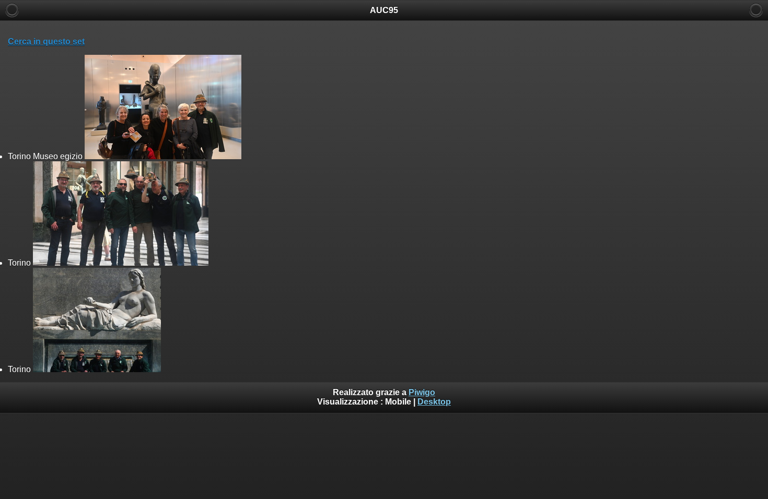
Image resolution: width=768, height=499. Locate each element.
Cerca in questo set (46, 41)
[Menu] (756, 10)
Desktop (434, 401)
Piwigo (422, 392)
